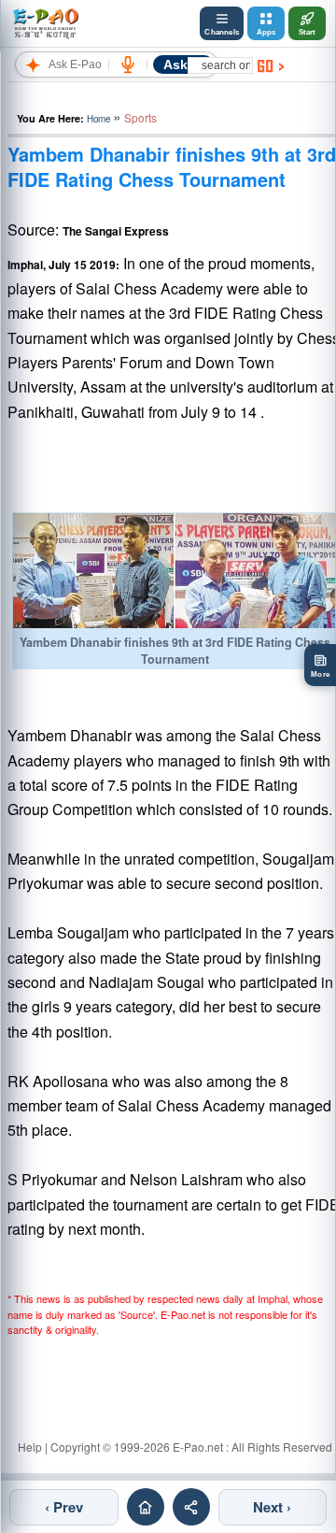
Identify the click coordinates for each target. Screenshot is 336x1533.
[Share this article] (191, 1507)
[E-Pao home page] (145, 1507)
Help (30, 1446)
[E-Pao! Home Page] (45, 23)
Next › (272, 1507)
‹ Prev (64, 1507)
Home (98, 118)
